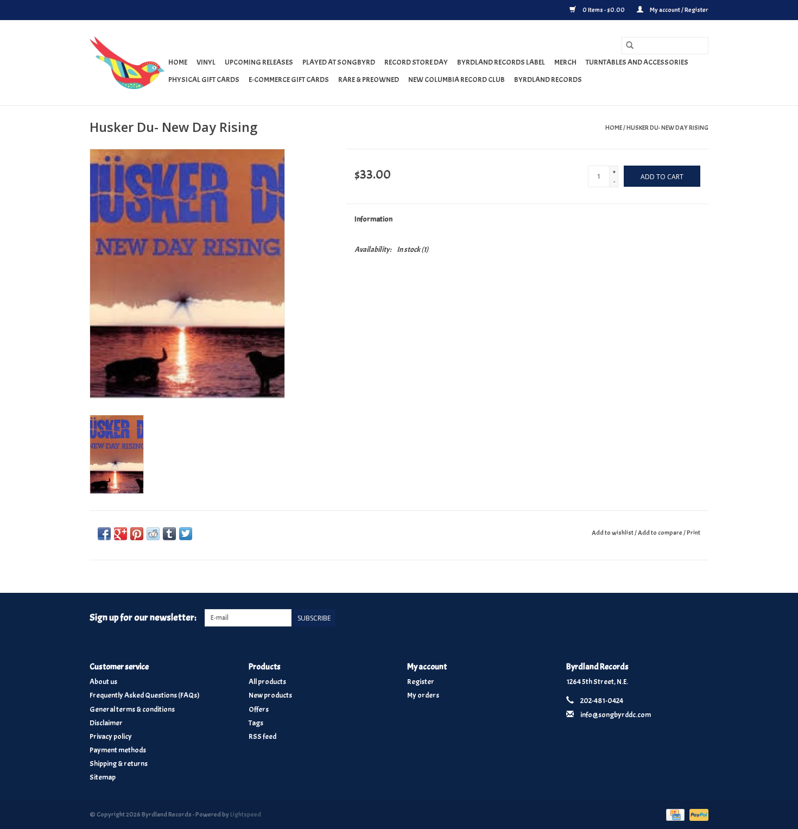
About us (103, 681)
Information (373, 219)
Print (693, 532)
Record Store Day (416, 62)
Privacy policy (111, 736)
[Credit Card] (674, 812)
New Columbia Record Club (456, 79)
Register (420, 681)
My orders (423, 695)
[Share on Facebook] (104, 533)
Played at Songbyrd (338, 62)
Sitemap (103, 777)
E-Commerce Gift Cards (289, 79)
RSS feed (262, 736)
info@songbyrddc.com (615, 714)
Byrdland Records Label (501, 62)
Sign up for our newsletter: (143, 617)
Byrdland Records (548, 79)
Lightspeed (245, 814)
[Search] (630, 45)
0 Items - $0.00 (603, 9)
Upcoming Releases (259, 62)
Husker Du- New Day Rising (667, 127)
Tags (256, 722)
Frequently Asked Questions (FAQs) (145, 695)
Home (177, 62)
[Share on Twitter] (185, 533)
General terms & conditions (132, 709)
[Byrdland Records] (127, 62)
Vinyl (206, 62)
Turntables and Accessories (637, 62)
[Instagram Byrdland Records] (699, 618)
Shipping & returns (119, 763)
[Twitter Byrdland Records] (681, 618)
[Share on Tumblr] (169, 533)
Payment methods (118, 750)
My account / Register (678, 9)
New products (270, 695)
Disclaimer (106, 722)
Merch (565, 62)
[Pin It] (136, 533)
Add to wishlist (613, 532)
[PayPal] (697, 812)
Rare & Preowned (368, 79)
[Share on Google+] (120, 533)
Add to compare (660, 532)
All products (267, 681)
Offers (259, 709)
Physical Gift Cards (203, 79)
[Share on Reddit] (153, 533)
